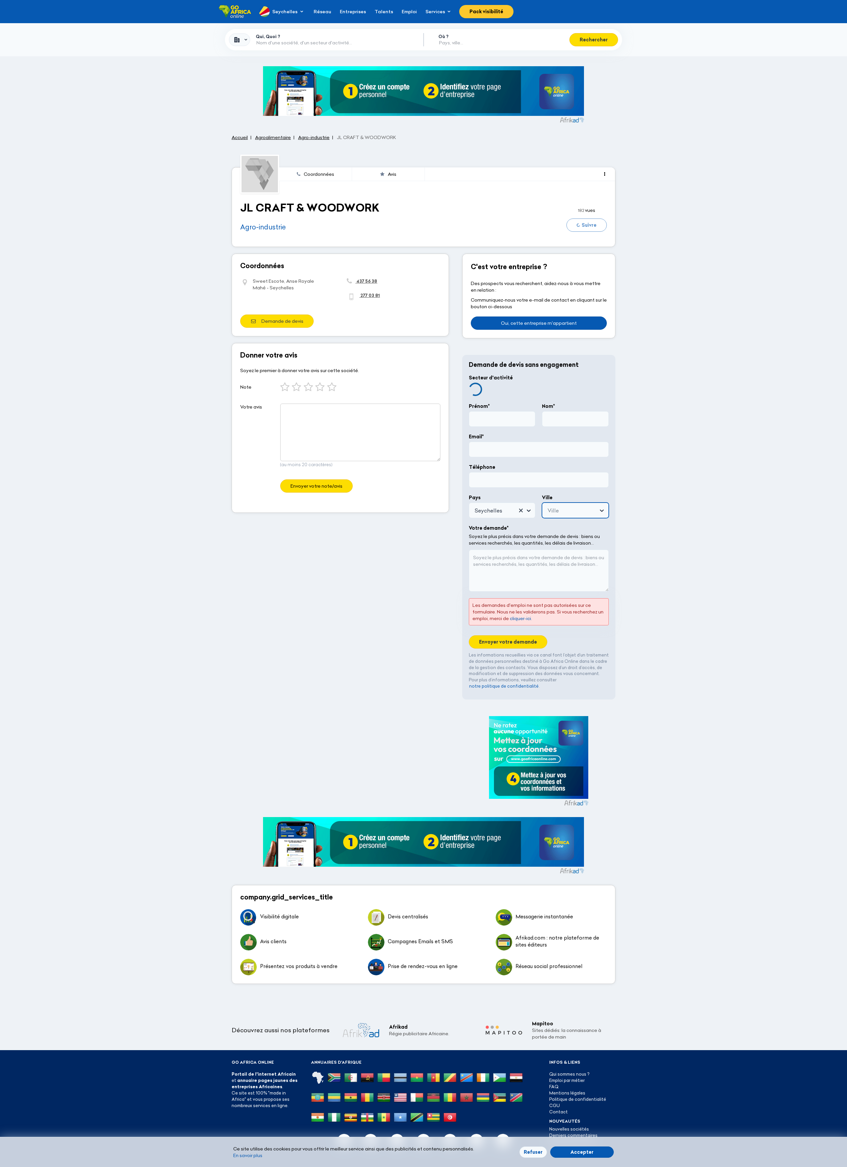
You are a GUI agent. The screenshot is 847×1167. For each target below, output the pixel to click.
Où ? (443, 36)
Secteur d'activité (491, 378)
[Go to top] (638, 1131)
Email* (476, 437)
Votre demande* (489, 528)
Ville (547, 498)
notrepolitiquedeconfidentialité (504, 686)
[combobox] (239, 39)
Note (245, 387)
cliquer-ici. (521, 618)
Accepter (582, 1152)
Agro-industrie (263, 227)
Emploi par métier (567, 1080)
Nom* (548, 406)
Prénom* (479, 406)
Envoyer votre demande (508, 642)
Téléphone (482, 467)
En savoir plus (247, 1155)
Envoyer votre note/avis (316, 486)
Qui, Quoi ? (268, 36)
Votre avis (251, 407)
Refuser (533, 1152)
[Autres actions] (604, 174)
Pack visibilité (486, 12)
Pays (475, 498)
